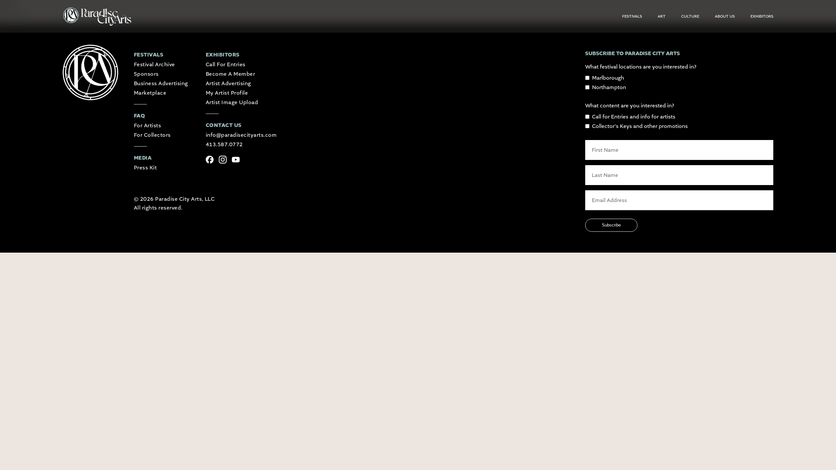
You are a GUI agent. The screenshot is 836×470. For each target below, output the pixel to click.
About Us (725, 16)
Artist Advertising (228, 83)
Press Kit (145, 167)
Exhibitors (761, 16)
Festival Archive (154, 64)
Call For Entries (226, 64)
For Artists (147, 125)
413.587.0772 (224, 144)
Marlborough (608, 77)
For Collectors (152, 135)
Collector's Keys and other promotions (640, 126)
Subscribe (611, 225)
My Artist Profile (227, 92)
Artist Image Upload (232, 102)
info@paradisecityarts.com (241, 135)
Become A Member (230, 73)
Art (662, 16)
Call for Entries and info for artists (633, 116)
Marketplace (150, 92)
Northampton (609, 87)
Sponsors (146, 73)
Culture (690, 16)
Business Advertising (161, 83)
